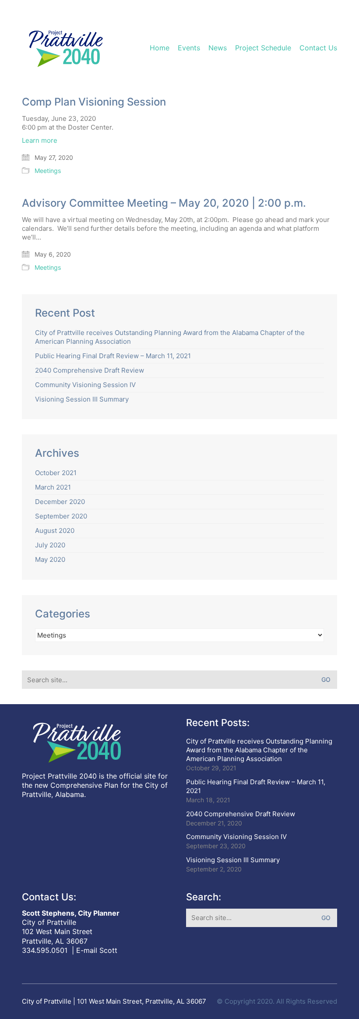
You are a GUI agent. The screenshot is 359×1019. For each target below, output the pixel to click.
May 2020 (50, 559)
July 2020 (50, 545)
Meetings (48, 170)
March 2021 (53, 487)
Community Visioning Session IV (85, 385)
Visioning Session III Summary (82, 399)
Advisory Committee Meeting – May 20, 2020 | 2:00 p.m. (164, 203)
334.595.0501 (44, 950)
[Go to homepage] (65, 48)
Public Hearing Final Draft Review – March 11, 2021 (113, 356)
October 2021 (56, 473)
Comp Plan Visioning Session (94, 102)
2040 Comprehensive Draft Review (89, 370)
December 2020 (60, 501)
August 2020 (54, 530)
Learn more (39, 140)
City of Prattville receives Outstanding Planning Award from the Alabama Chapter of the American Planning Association (170, 337)
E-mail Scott (96, 950)
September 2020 (61, 516)
